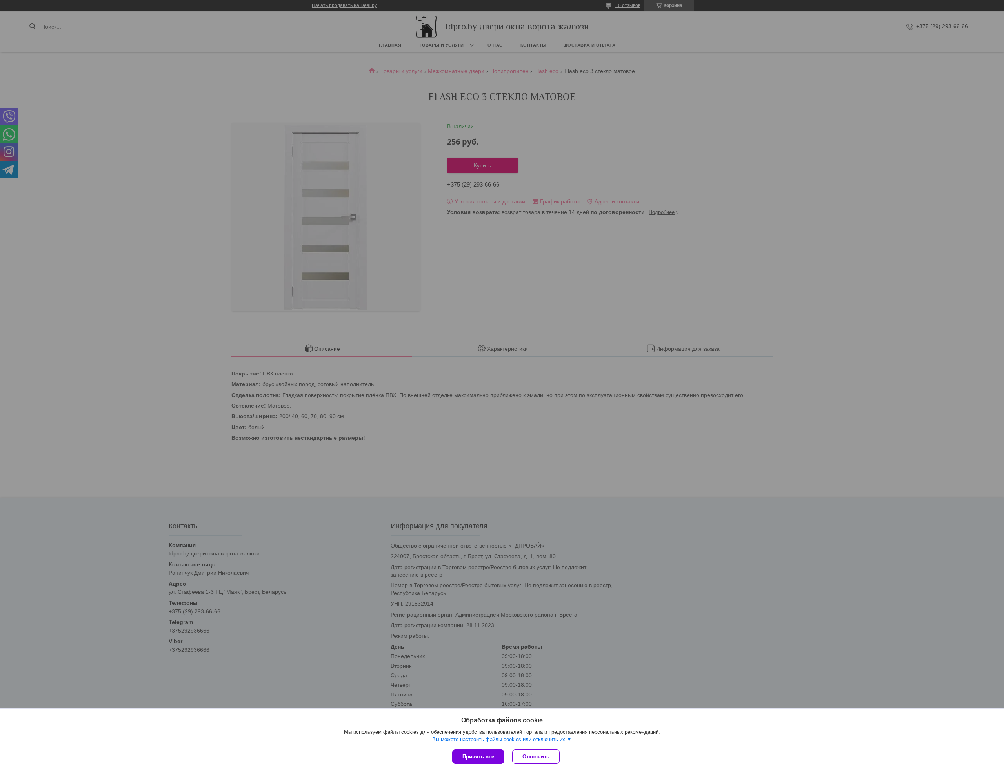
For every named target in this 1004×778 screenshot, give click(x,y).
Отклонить (535, 757)
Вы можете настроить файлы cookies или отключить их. (499, 739)
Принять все (478, 757)
